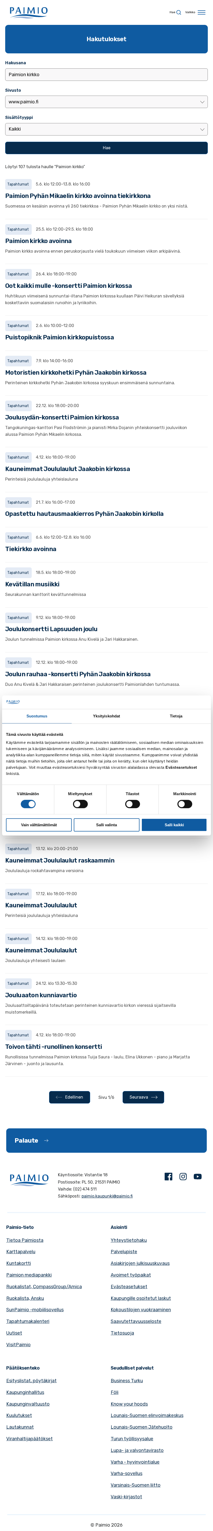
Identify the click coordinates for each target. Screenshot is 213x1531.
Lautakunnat (20, 1427)
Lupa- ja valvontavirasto (137, 1450)
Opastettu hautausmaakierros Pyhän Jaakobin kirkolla (84, 513)
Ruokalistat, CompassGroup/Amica (44, 1287)
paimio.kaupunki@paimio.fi (107, 1196)
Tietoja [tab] (176, 716)
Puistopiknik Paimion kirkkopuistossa (59, 337)
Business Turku (127, 1381)
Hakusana (15, 62)
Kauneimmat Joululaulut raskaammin (59, 860)
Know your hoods (129, 1404)
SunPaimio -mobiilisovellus (35, 1310)
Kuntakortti (18, 1263)
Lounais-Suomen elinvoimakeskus (147, 1415)
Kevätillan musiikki (32, 584)
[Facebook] (168, 1177)
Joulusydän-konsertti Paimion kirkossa (62, 417)
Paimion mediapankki (29, 1275)
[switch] (80, 804)
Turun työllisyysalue (132, 1439)
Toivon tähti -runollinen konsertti (53, 1046)
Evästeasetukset (129, 1287)
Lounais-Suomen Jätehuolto (141, 1427)
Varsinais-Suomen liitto (136, 1485)
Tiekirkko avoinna (30, 549)
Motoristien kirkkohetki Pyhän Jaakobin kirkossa (75, 372)
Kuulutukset (19, 1415)
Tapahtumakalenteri (27, 1321)
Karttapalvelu (20, 1252)
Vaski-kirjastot (126, 1497)
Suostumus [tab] (37, 716)
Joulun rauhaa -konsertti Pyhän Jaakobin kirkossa (77, 674)
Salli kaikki (174, 825)
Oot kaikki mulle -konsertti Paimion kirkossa (68, 285)
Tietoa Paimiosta (24, 1240)
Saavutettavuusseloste (136, 1321)
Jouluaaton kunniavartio (41, 995)
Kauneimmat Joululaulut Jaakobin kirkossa (67, 469)
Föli (114, 1392)
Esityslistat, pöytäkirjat (31, 1381)
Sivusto (13, 90)
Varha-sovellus (126, 1473)
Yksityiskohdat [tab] (106, 716)
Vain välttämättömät (39, 825)
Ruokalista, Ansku (25, 1298)
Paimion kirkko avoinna (38, 241)
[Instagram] (183, 1177)
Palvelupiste (124, 1252)
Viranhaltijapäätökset (29, 1439)
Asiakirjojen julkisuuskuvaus (140, 1263)
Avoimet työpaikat (131, 1275)
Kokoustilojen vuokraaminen (141, 1310)
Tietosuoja (122, 1333)
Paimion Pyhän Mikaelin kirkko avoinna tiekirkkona (78, 196)
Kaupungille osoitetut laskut (141, 1298)
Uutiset (14, 1333)
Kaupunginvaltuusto (28, 1404)
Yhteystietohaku (129, 1240)
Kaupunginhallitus (25, 1392)
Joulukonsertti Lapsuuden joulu (51, 629)
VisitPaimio (18, 1345)
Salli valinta (106, 825)
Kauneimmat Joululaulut (41, 905)
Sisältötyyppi (19, 117)
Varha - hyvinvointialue (135, 1462)
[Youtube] (197, 1177)
